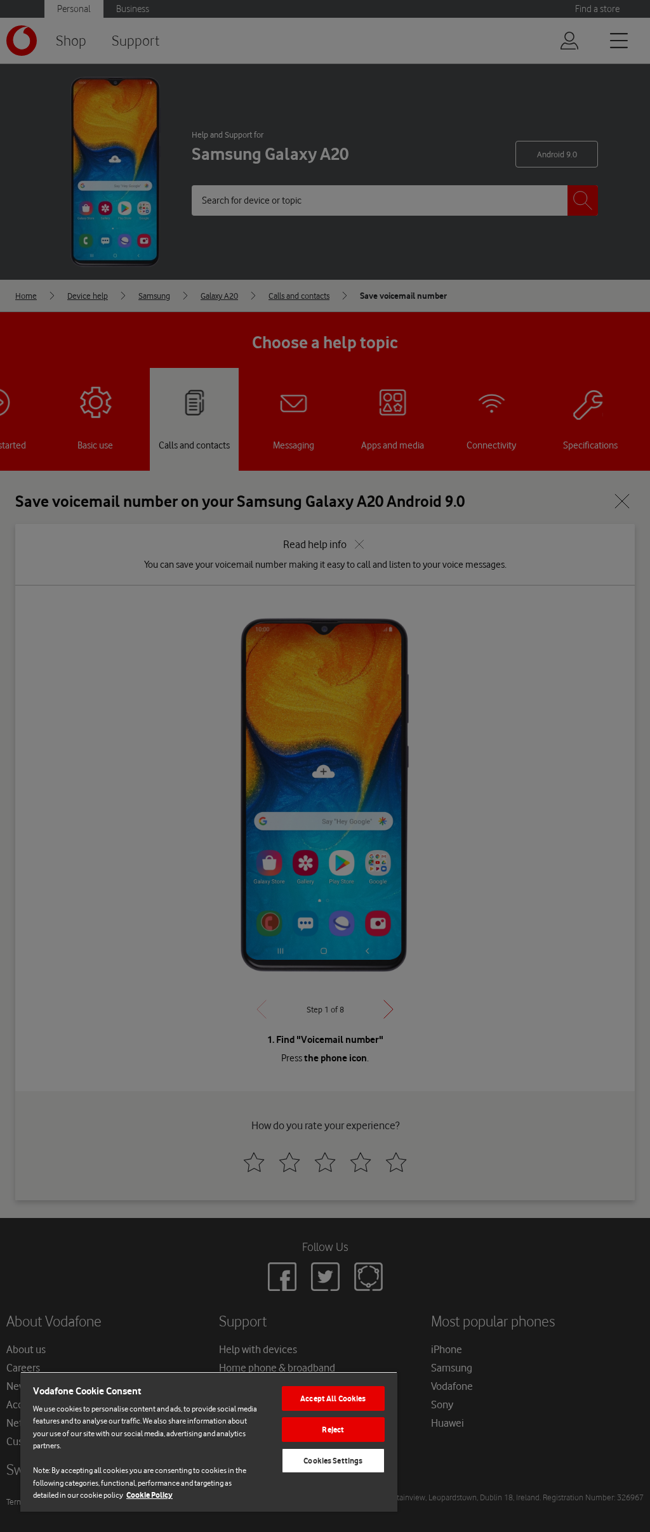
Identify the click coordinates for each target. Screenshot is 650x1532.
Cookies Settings (332, 1460)
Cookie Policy (149, 1495)
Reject (333, 1429)
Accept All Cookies (333, 1398)
